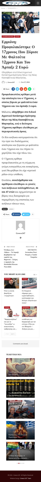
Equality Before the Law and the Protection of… (19, 394)
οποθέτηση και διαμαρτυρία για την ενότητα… (20, 373)
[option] (20, 410)
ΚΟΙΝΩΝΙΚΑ (26, 307)
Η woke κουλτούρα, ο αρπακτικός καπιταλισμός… (19, 457)
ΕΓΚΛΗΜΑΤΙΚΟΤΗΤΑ (8, 36)
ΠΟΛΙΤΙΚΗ (7, 278)
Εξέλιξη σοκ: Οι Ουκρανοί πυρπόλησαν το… (18, 436)
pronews (11, 209)
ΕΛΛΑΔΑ (17, 36)
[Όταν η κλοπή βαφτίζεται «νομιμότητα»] (11, 283)
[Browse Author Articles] (20, 225)
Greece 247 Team (25, 478)
